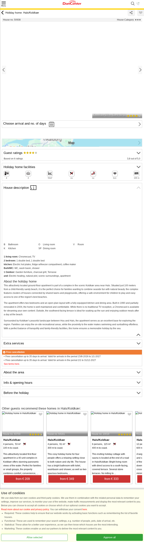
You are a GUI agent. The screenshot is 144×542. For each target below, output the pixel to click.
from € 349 (67, 478)
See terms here (11, 364)
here (84, 509)
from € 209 (23, 478)
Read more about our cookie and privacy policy (25, 509)
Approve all (110, 537)
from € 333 (111, 478)
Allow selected (34, 537)
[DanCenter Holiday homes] (72, 4)
